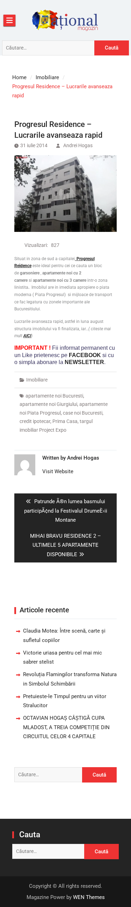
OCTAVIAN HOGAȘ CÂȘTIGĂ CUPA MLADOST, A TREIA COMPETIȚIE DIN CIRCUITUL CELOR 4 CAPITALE (66, 727)
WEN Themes (89, 897)
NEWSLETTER (84, 362)
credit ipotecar (35, 421)
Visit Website (57, 471)
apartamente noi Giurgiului (48, 404)
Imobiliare (37, 380)
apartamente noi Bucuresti (54, 396)
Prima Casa (65, 421)
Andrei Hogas (78, 145)
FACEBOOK (85, 355)
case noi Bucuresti (82, 413)
